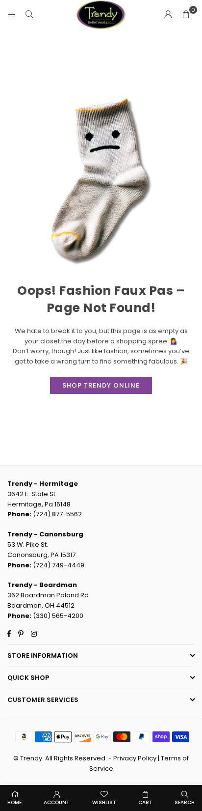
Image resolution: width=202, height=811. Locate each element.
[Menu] (12, 14)
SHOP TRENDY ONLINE (101, 385)
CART (145, 802)
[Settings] (168, 15)
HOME (14, 802)
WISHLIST (104, 802)
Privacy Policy (134, 758)
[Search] (29, 14)
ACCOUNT (57, 802)
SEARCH (185, 802)
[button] (186, 15)
